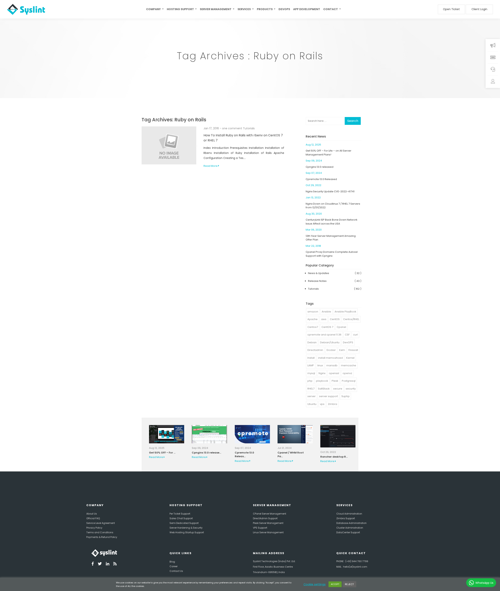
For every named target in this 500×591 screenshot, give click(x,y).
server (311, 396)
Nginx (322, 373)
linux (320, 365)
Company (153, 9)
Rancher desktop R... (334, 457)
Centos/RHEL (351, 319)
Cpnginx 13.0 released (319, 167)
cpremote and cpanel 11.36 (324, 334)
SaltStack (324, 388)
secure (337, 388)
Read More (211, 166)
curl (355, 334)
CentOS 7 (327, 327)
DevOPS (348, 342)
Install (311, 358)
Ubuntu (311, 404)
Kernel (350, 358)
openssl (334, 373)
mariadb (332, 365)
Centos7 (312, 327)
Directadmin (315, 350)
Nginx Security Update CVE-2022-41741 (330, 191)
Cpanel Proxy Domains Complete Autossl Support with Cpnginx (332, 254)
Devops (284, 9)
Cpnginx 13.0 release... (206, 452)
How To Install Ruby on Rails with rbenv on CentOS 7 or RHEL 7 (243, 138)
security (351, 388)
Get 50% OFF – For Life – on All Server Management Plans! (328, 152)
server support (328, 396)
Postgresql (348, 381)
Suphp (345, 396)
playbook (322, 381)
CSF (347, 334)
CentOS (335, 319)
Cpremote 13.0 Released (321, 179)
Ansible (326, 311)
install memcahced (330, 358)
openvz (347, 373)
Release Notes (317, 281)
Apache (312, 319)
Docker (331, 350)
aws (323, 319)
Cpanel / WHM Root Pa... (291, 454)
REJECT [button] (349, 584)
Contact (330, 9)
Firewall (353, 350)
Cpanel (341, 327)
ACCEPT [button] (335, 584)
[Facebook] (93, 564)
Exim (342, 350)
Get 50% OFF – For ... (162, 452)
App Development (306, 9)
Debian (312, 342)
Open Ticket (451, 9)
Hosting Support (181, 9)
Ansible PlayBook (345, 311)
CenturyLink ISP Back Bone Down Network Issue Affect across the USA (331, 221)
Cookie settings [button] (315, 584)
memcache (348, 365)
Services (244, 9)
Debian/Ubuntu (329, 342)
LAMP (310, 365)
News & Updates (318, 273)
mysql (311, 373)
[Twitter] (100, 564)
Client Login (479, 9)
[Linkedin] (107, 564)
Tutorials (249, 128)
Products (265, 9)
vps (322, 404)
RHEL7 (310, 388)
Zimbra (332, 404)
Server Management (216, 9)
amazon (312, 311)
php (309, 381)
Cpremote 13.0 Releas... (244, 454)
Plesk (335, 381)
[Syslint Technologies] (24, 9)
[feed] (115, 564)
